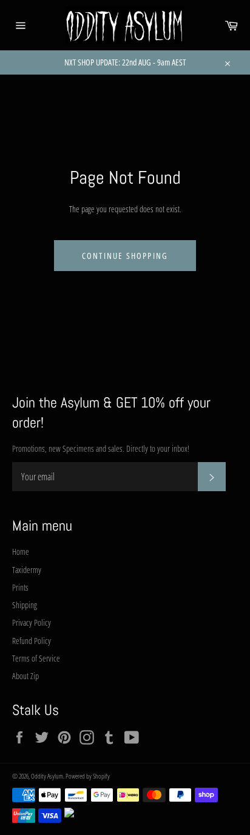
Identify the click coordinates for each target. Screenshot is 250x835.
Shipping (24, 605)
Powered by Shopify (88, 775)
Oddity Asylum (47, 775)
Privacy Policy (31, 622)
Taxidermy (26, 569)
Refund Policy (31, 640)
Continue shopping (125, 255)
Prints (20, 587)
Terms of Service (36, 658)
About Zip (25, 676)
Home (20, 551)
